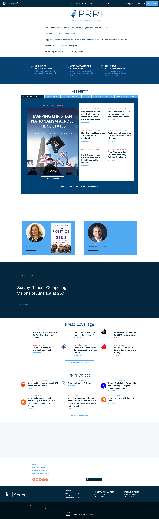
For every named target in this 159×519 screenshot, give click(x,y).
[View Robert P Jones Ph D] (97, 235)
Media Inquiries (131, 504)
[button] (53, 28)
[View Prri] (43, 487)
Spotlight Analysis (39, 478)
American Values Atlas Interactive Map (80, 70)
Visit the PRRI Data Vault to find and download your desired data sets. (46, 76)
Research (79, 3)
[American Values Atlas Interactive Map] (67, 69)
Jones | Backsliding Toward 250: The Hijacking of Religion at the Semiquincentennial (122, 388)
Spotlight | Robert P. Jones (79, 386)
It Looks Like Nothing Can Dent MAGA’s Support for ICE (125, 337)
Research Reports (39, 475)
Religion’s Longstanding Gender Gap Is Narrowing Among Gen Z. (125, 352)
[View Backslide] (123, 241)
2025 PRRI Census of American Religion (34, 48)
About (140, 3)
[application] (85, 3)
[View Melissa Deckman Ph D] (35, 235)
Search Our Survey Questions (43, 70)
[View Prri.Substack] (46, 487)
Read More (23, 307)
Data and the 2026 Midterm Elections (33, 33)
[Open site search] (73, 3)
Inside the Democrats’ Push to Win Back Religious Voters (45, 337)
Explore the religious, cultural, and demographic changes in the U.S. (81, 76)
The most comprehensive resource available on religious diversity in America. (116, 76)
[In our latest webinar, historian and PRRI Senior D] (71, 477)
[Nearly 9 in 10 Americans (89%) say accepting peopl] (93, 477)
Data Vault (36, 483)
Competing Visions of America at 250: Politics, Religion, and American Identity (49, 27)
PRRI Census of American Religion (115, 70)
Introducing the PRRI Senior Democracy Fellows (37, 54)
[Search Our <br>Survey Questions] (32, 69)
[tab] (32, 99)
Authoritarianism (87, 155)
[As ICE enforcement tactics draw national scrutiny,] (116, 477)
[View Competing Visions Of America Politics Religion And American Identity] (115, 293)
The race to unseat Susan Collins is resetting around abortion (85, 352)
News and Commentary (41, 481)
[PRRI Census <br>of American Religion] (102, 69)
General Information (104, 504)
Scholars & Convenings (122, 3)
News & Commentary (98, 3)
